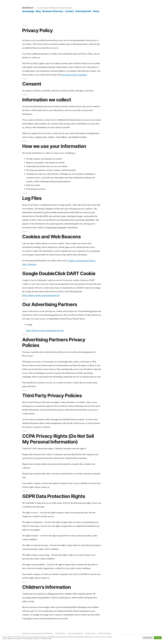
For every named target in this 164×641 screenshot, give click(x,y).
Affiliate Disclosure (104, 633)
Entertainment (83, 11)
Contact (69, 11)
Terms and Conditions (75, 633)
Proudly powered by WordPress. (41, 633)
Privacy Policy (60, 633)
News (96, 11)
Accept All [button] (157, 637)
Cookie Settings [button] (148, 637)
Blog (38, 11)
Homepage (28, 11)
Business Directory (52, 11)
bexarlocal (27, 7)
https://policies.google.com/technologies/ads (41, 295)
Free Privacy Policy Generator (74, 74)
